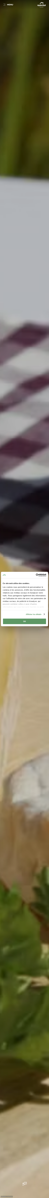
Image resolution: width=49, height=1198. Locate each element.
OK (24, 621)
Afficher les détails (34, 614)
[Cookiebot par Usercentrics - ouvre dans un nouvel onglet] (35, 575)
